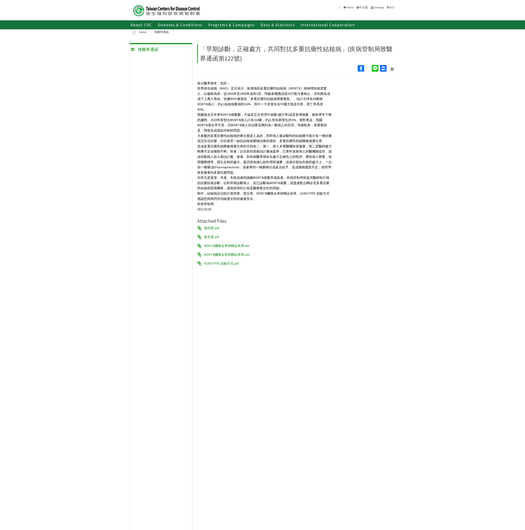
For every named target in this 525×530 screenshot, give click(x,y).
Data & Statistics (277, 24)
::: (130, 41)
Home (350, 7)
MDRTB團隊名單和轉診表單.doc (227, 246)
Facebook (364, 68)
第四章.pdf (211, 228)
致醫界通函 (161, 32)
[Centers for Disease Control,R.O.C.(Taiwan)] (166, 10)
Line (375, 68)
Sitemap (379, 7)
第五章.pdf (211, 237)
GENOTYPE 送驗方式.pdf (221, 263)
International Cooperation (328, 24)
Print (384, 68)
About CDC (141, 24)
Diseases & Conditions (180, 24)
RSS (391, 7)
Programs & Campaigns (231, 24)
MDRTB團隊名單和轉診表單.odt (227, 254)
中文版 (363, 7)
